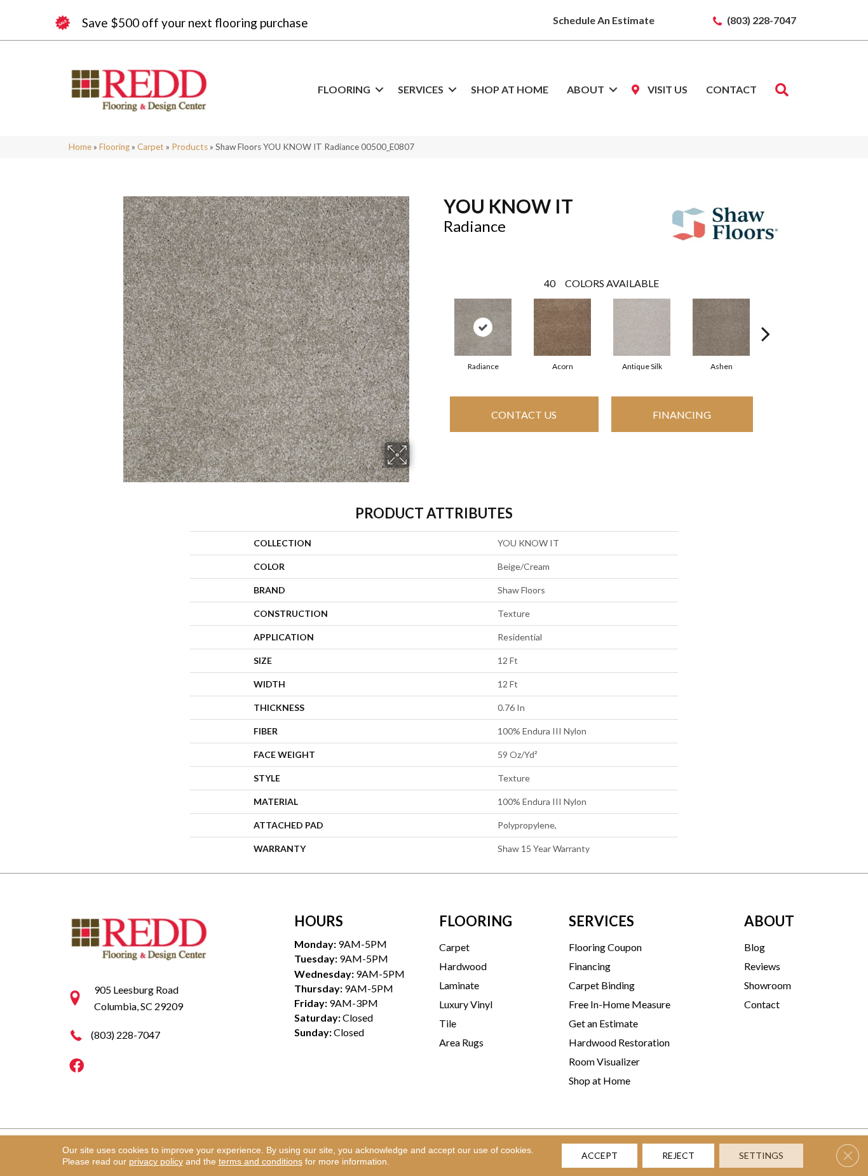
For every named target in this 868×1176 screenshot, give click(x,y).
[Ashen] (721, 327)
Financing (682, 415)
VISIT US (667, 89)
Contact (731, 89)
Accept (599, 1155)
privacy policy (156, 1161)
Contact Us (524, 415)
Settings (761, 1155)
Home (80, 147)
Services (421, 89)
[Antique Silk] (642, 327)
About (585, 89)
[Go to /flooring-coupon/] (243, 23)
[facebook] (76, 1066)
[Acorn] (562, 327)
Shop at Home (509, 89)
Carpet (150, 147)
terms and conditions (260, 1161)
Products (190, 147)
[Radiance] (483, 327)
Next (765, 314)
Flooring (344, 89)
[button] (379, 90)
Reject (678, 1155)
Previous (437, 314)
